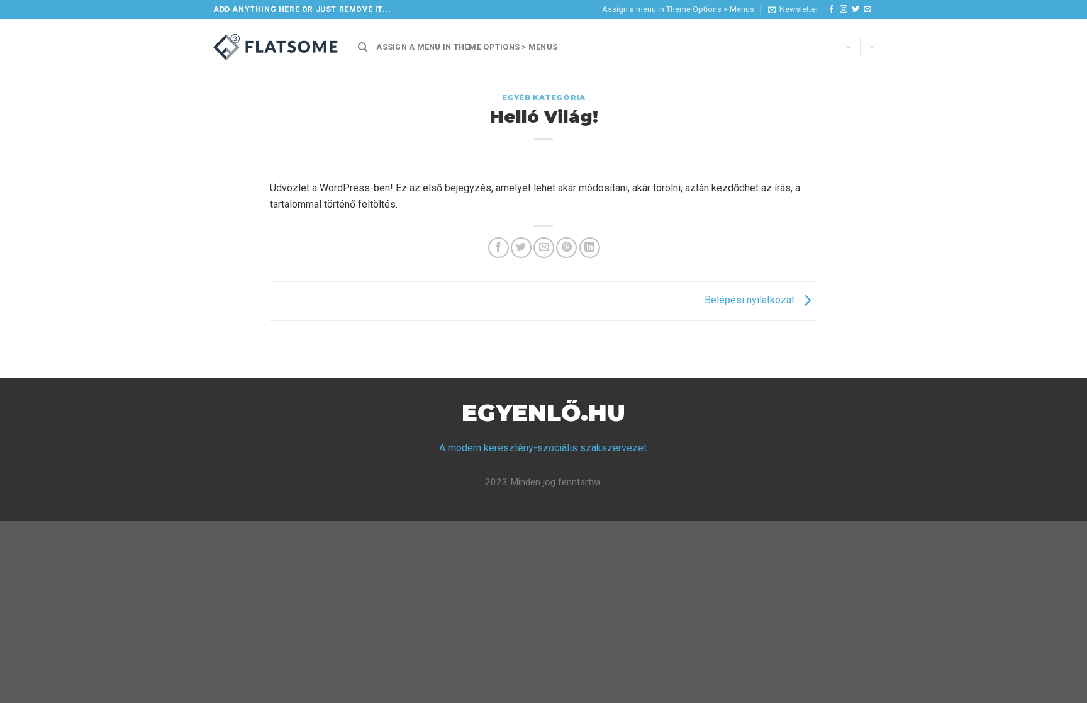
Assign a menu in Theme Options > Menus (678, 9)
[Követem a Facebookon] (831, 9)
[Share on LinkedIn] (589, 247)
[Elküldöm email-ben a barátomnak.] (543, 247)
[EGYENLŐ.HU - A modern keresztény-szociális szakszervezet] (276, 47)
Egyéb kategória (543, 97)
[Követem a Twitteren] (855, 9)
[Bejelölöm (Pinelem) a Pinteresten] (566, 247)
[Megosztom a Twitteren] (521, 247)
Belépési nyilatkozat (751, 301)
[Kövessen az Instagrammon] (843, 9)
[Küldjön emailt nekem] (867, 9)
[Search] (362, 47)
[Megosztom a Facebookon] (498, 247)
